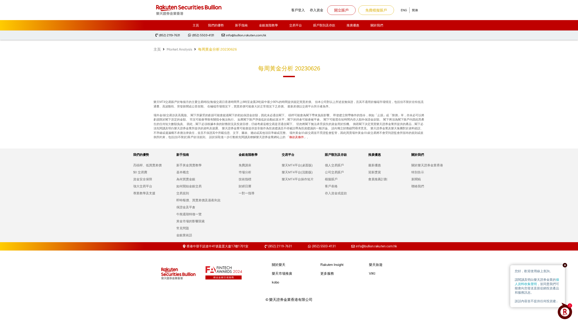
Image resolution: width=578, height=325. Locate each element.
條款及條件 (296, 137)
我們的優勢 (216, 25)
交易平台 (295, 25)
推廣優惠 (353, 25)
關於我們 (377, 25)
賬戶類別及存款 (324, 25)
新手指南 (241, 25)
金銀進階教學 (268, 25)
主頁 (196, 25)
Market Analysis (179, 49)
